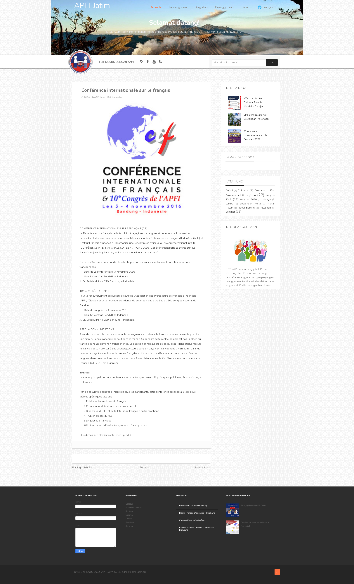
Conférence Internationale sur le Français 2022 (255, 135)
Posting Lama (203, 467)
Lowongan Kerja (250, 203)
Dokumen (260, 190)
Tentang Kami (178, 7)
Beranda (155, 7)
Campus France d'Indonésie (191, 520)
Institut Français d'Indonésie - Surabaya (197, 513)
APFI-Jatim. (107, 572)
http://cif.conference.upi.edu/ (115, 435)
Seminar (230, 212)
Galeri (245, 7)
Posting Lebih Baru (83, 467)
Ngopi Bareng (246, 207)
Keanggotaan (224, 7)
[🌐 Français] (266, 7)
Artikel (229, 190)
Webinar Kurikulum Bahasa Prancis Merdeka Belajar (255, 102)
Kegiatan (201, 7)
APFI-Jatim (92, 6)
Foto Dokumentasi (134, 507)
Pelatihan (265, 207)
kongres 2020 (248, 199)
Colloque (243, 190)
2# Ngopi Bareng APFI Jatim (253, 505)
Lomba (229, 203)
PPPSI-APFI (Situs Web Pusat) (193, 505)
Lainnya (266, 199)
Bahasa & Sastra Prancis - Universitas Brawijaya (196, 529)
